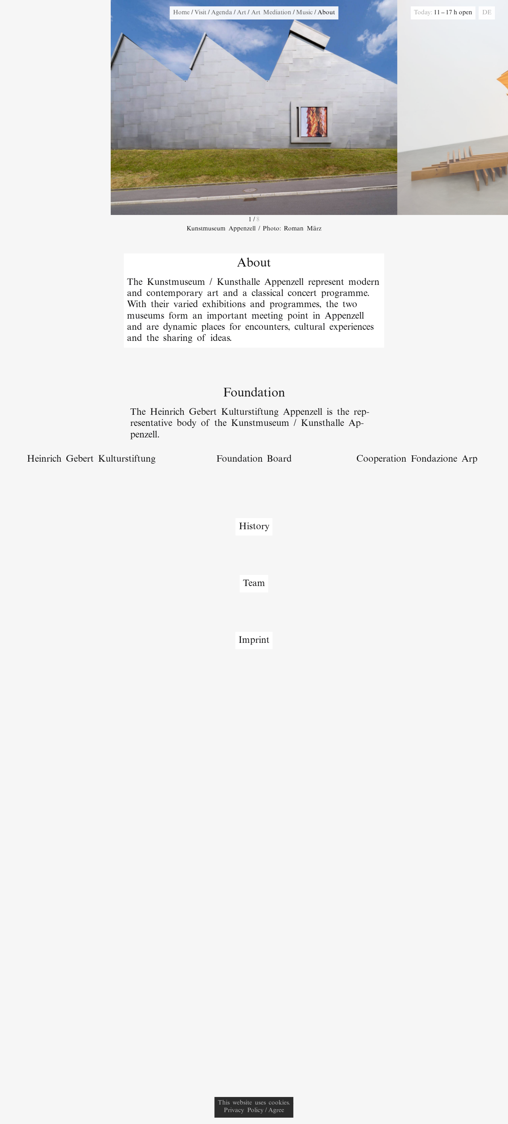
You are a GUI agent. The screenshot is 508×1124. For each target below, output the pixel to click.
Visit (200, 13)
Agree (276, 1111)
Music (304, 13)
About (326, 13)
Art (241, 13)
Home (181, 13)
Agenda (221, 13)
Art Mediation (271, 13)
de (487, 13)
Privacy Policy (243, 1111)
